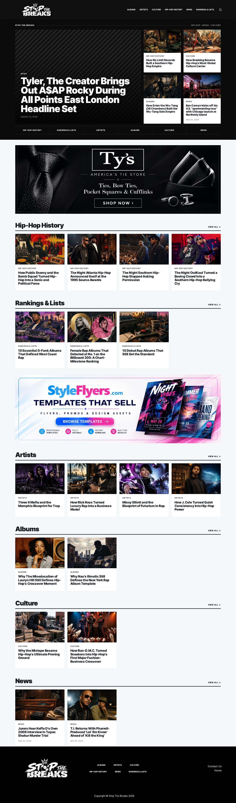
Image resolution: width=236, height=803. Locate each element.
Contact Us (215, 766)
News (189, 9)
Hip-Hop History (173, 9)
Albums (131, 9)
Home (218, 770)
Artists (144, 9)
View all (214, 227)
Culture (156, 9)
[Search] (220, 10)
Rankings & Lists (205, 9)
